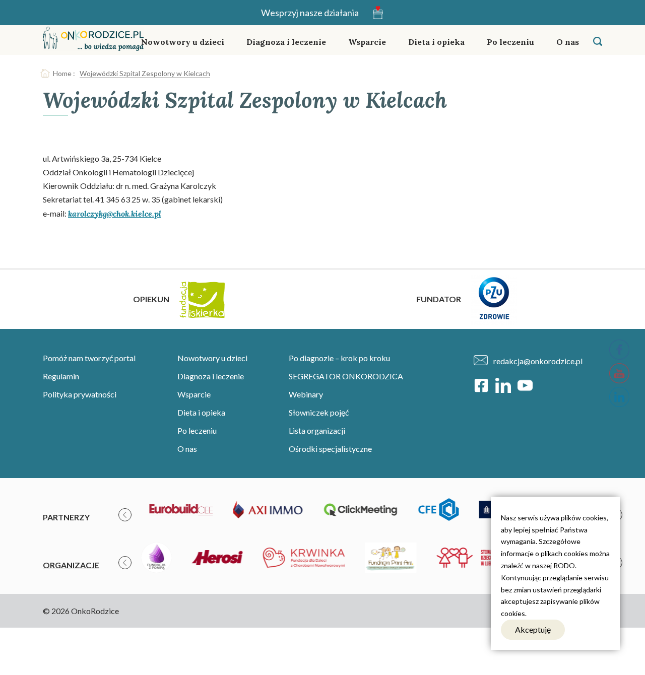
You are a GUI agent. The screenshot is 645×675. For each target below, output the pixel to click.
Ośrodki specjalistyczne (330, 448)
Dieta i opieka (436, 42)
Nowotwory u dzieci (182, 42)
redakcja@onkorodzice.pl (538, 361)
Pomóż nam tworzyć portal (89, 358)
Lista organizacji (317, 430)
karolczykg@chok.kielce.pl (114, 214)
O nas (567, 42)
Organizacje (71, 565)
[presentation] (125, 514)
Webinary (306, 394)
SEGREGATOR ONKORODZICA (346, 376)
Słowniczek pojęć (319, 412)
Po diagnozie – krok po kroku (339, 358)
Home (62, 73)
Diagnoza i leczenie (286, 42)
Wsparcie (367, 42)
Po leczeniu (510, 42)
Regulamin (61, 376)
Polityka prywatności (79, 394)
